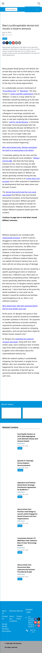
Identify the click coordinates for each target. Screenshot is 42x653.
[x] (38, 619)
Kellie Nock (21, 443)
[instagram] (38, 625)
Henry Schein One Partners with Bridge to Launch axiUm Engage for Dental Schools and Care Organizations (27, 514)
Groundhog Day (9, 91)
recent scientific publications (21, 94)
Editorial (20, 611)
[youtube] (35, 622)
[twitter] (7, 42)
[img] (21, 3)
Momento (24, 91)
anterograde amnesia (11, 238)
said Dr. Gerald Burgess (18, 122)
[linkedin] (10, 42)
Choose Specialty (10, 9)
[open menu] (3, 3)
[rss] (38, 622)
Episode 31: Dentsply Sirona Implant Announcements (25, 463)
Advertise (12, 611)
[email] (16, 42)
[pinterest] (13, 42)
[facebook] (3, 42)
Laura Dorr (8, 35)
